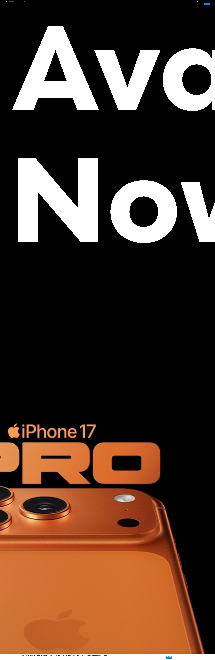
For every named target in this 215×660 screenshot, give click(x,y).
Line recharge (195, 1)
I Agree (168, 658)
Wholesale (21, 1)
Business (16, 1)
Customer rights (207, 1)
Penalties (37, 1)
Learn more (169, 656)
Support (25, 1)
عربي (202, 3)
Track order (201, 1)
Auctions (32, 1)
